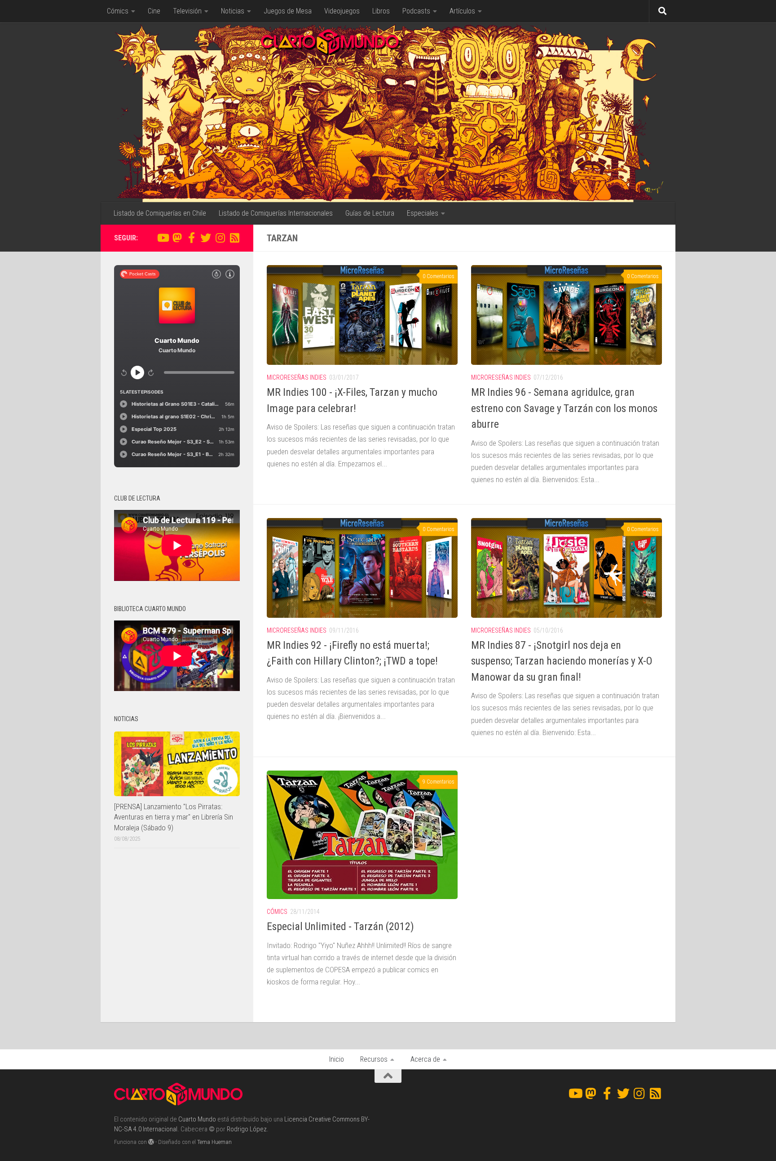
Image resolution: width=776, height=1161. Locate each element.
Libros (381, 11)
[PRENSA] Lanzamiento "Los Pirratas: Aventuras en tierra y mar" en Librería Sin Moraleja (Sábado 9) (173, 817)
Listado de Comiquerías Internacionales (276, 213)
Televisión (187, 11)
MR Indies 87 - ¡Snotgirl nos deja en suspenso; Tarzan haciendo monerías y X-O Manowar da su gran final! (562, 661)
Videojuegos (342, 11)
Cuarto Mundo (197, 1119)
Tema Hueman (214, 1142)
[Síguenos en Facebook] (191, 237)
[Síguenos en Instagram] (220, 237)
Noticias (232, 11)
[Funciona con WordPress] (151, 1142)
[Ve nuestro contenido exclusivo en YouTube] (162, 237)
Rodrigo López (247, 1129)
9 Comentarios (438, 782)
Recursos (374, 1059)
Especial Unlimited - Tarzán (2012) (340, 926)
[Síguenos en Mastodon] (177, 237)
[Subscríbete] (234, 237)
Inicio (336, 1059)
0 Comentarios (438, 276)
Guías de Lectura (369, 213)
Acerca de (425, 1059)
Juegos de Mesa (288, 11)
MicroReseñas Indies (296, 377)
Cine (154, 11)
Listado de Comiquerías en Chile (160, 213)
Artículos (462, 11)
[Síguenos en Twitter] (205, 237)
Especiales (422, 213)
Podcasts (416, 11)
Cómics (117, 11)
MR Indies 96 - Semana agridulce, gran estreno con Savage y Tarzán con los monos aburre (564, 408)
